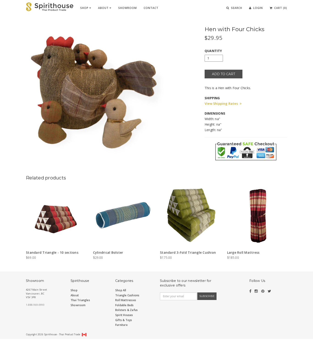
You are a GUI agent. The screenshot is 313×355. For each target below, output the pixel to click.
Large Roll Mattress (243, 252)
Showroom (127, 8)
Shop (84, 8)
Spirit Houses (124, 315)
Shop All (120, 290)
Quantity (213, 51)
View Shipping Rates (222, 103)
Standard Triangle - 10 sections (52, 252)
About (104, 8)
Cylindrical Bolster (108, 252)
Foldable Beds (124, 305)
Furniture (121, 325)
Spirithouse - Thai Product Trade (62, 334)
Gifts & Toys (123, 320)
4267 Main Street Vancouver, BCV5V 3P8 (36, 293)
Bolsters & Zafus (126, 310)
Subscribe (206, 296)
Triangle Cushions (127, 295)
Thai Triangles (80, 300)
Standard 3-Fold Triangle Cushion (188, 252)
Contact (151, 8)
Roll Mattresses (125, 300)
